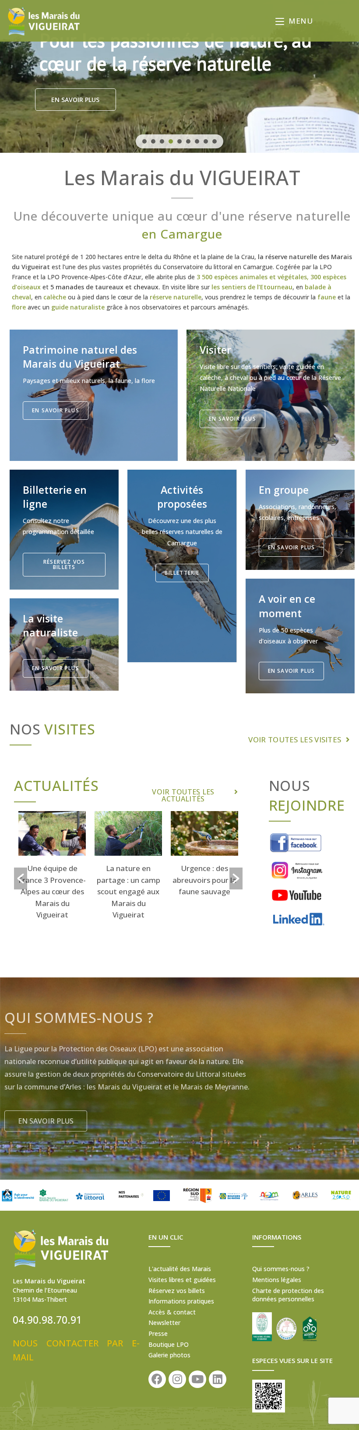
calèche (54, 297)
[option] (52, 867)
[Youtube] (197, 1379)
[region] (179, 76)
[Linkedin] (217, 1379)
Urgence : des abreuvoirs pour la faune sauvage (128, 879)
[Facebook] (157, 1379)
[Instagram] (177, 1379)
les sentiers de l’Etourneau (251, 287)
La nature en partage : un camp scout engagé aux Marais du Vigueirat (52, 891)
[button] (144, 141)
